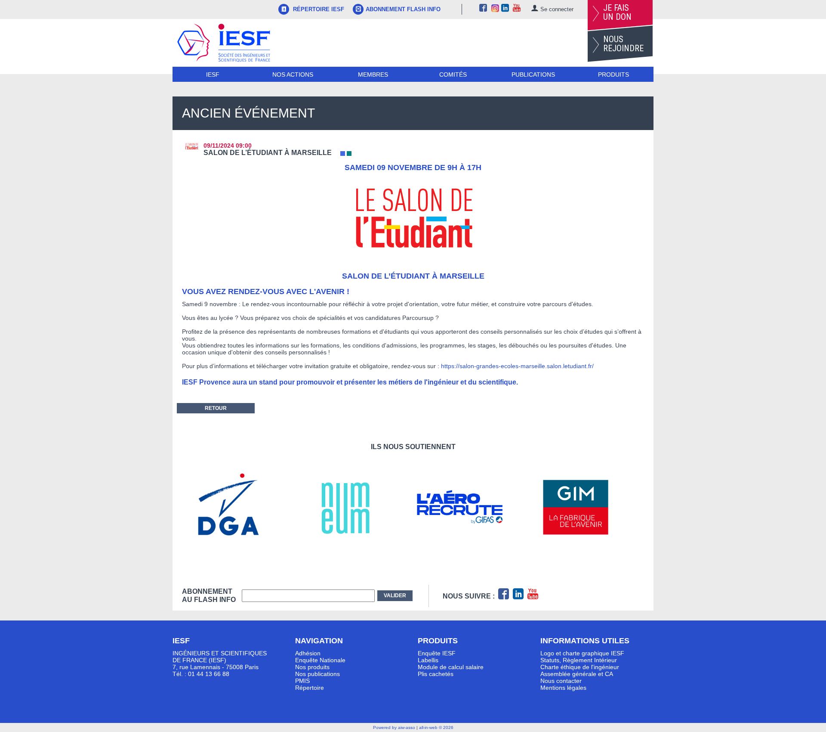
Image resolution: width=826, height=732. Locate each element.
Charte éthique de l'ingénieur (579, 667)
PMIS (302, 680)
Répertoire (309, 687)
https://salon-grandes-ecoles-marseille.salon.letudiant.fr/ (517, 366)
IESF (212, 74)
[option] (240, 507)
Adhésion (308, 653)
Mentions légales (563, 687)
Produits (613, 74)
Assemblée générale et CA (576, 673)
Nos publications (317, 673)
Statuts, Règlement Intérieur (578, 660)
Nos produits (312, 667)
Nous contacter (561, 680)
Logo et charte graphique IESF (582, 653)
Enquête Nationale (320, 660)
